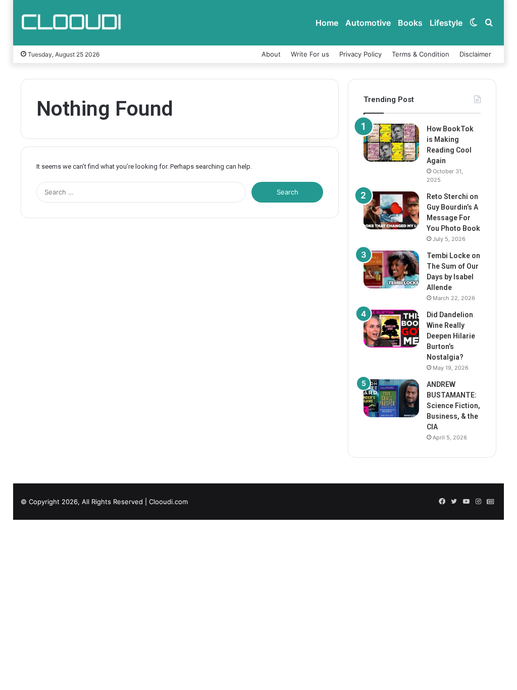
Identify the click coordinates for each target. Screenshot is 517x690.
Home (327, 23)
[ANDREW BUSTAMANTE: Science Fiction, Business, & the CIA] (391, 398)
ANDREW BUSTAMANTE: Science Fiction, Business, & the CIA (453, 405)
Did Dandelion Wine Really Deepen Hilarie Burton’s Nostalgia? (451, 336)
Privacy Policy (360, 54)
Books (410, 23)
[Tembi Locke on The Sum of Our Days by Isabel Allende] (391, 269)
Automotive (368, 23)
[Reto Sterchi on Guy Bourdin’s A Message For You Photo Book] (391, 210)
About (271, 54)
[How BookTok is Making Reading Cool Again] (391, 143)
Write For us (310, 54)
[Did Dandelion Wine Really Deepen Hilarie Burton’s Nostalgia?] (391, 329)
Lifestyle (446, 23)
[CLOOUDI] (71, 22)
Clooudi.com (168, 502)
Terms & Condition (420, 54)
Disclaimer (475, 54)
